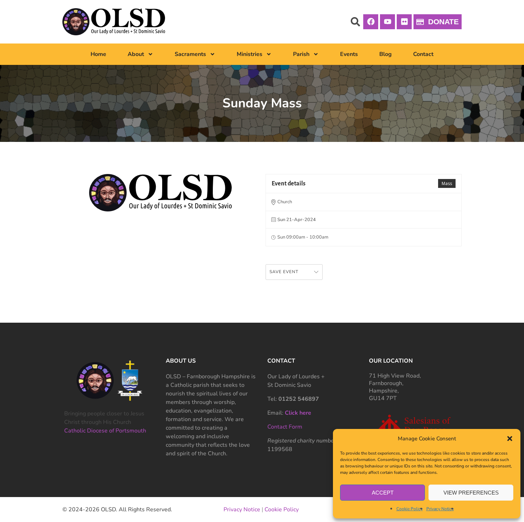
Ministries (249, 54)
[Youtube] (387, 21)
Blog (385, 54)
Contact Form (284, 427)
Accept (383, 493)
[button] (509, 438)
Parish (301, 54)
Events (349, 54)
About (136, 54)
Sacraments (190, 54)
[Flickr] (404, 21)
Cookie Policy (409, 509)
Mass (447, 183)
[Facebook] (370, 21)
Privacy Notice (440, 509)
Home (98, 54)
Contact (423, 54)
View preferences (471, 493)
